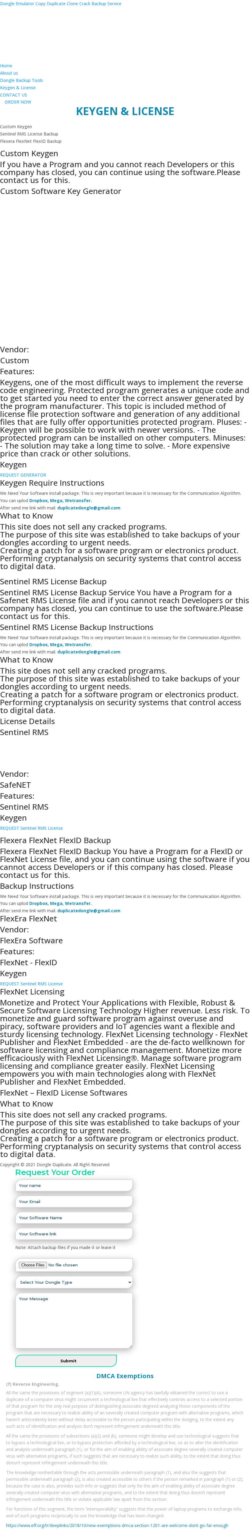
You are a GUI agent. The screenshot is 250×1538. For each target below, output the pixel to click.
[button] (15, 102)
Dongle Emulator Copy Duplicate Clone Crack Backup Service (60, 3)
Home (6, 66)
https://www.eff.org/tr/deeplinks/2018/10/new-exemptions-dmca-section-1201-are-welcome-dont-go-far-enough (117, 1525)
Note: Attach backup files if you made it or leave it (65, 1247)
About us (9, 73)
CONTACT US (13, 95)
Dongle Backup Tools (21, 80)
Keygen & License (18, 87)
